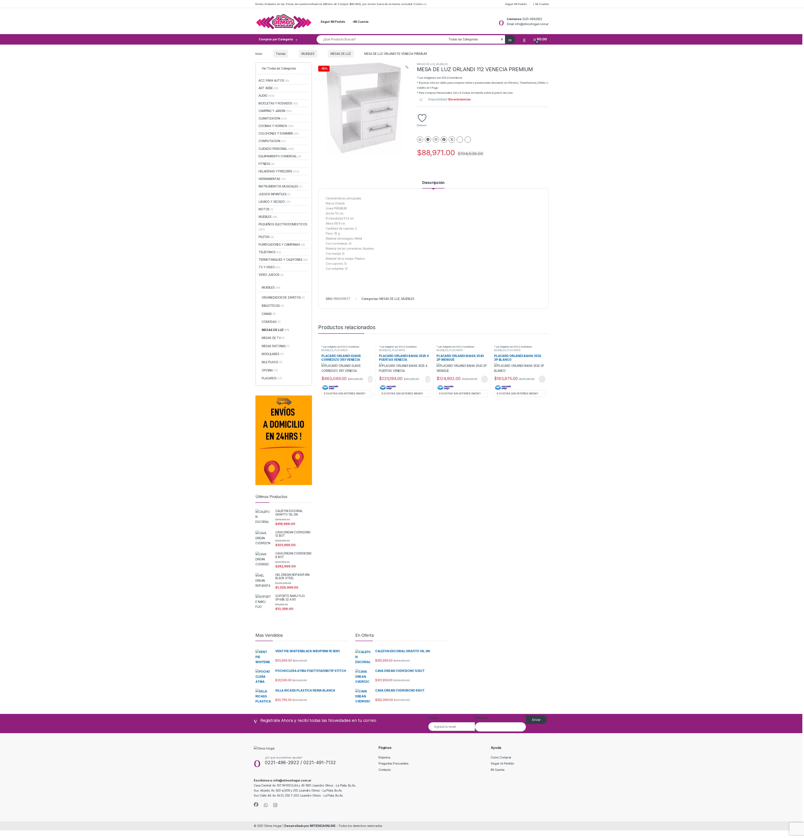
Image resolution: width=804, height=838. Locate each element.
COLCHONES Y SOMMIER (279, 133)
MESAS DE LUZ (341, 53)
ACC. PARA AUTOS (274, 80)
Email (433, 718)
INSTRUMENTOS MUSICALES (280, 186)
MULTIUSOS (272, 362)
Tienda (280, 53)
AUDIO (266, 95)
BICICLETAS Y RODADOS (278, 103)
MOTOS (266, 209)
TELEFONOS (270, 252)
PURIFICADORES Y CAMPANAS (282, 244)
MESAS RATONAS (275, 346)
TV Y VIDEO (269, 267)
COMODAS (271, 321)
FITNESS (266, 164)
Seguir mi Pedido (502, 763)
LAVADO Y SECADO (274, 201)
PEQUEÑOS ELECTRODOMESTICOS (283, 226)
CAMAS (269, 314)
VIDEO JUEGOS (271, 274)
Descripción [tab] (433, 183)
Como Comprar (501, 757)
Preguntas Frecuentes (393, 763)
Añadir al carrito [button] (368, 379)
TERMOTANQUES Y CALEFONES (283, 259)
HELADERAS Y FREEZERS (279, 171)
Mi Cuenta (542, 4)
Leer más (484, 379)
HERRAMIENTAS (272, 179)
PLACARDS (341, 350)
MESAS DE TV (273, 338)
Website (481, 718)
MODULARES (273, 354)
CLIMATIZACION (273, 118)
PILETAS (266, 237)
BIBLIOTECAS (273, 305)
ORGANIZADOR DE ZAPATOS (283, 297)
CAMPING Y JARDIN (275, 111)
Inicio (258, 53)
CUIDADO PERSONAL (276, 148)
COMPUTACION (272, 141)
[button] (406, 66)
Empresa (384, 757)
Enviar (536, 719)
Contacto (385, 769)
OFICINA (270, 370)
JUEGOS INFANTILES (274, 194)
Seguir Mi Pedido (516, 4)
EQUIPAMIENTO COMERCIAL (280, 156)
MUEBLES (308, 53)
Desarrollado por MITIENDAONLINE (310, 826)
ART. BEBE (268, 88)
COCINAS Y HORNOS (276, 126)
